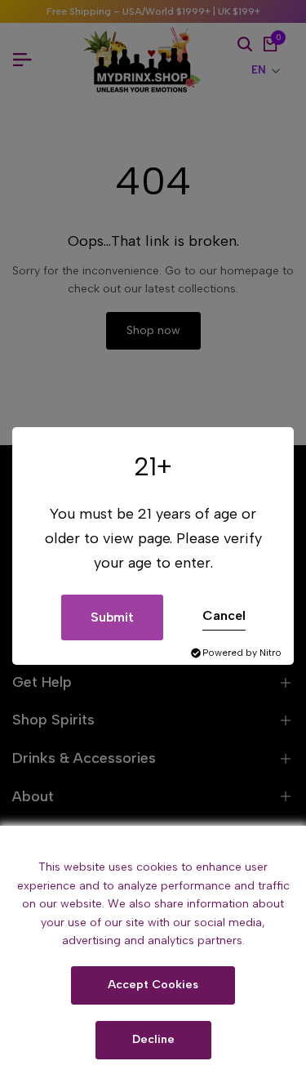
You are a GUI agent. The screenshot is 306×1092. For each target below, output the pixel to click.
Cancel (224, 615)
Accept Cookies (153, 985)
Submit (112, 617)
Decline (153, 1039)
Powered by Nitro (242, 652)
